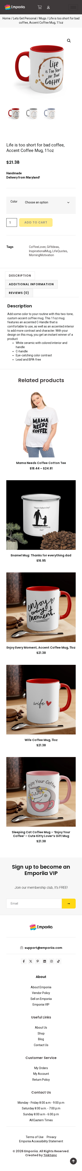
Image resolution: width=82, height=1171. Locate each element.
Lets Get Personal (24, 18)
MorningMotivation (41, 255)
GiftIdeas (53, 247)
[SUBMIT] (69, 904)
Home (7, 18)
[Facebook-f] (24, 961)
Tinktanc (50, 1155)
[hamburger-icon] (73, 7)
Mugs (42, 18)
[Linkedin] (45, 961)
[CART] (39, 7)
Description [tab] (20, 275)
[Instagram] (51, 961)
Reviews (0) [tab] (19, 293)
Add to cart (35, 222)
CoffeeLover (37, 247)
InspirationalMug (40, 251)
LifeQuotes (59, 251)
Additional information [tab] (31, 284)
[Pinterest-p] (38, 961)
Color (14, 201)
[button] (69, 41)
